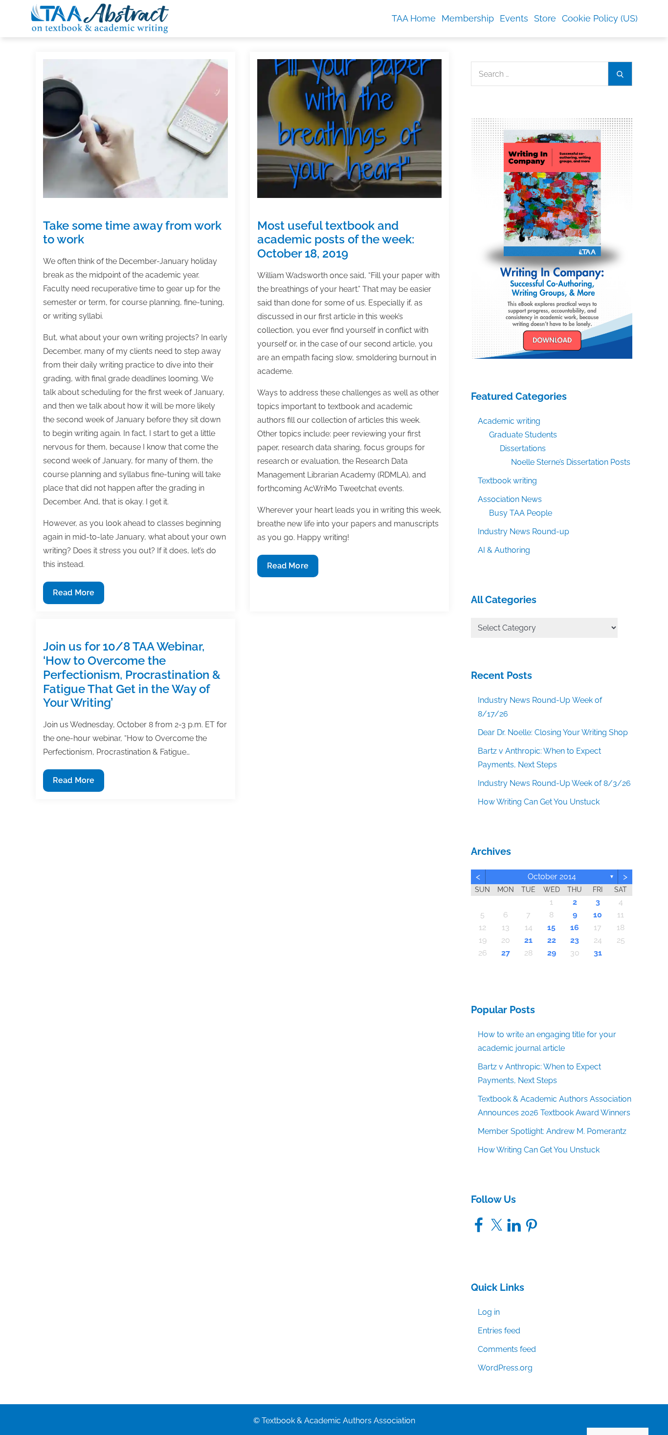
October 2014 (552, 876)
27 (505, 952)
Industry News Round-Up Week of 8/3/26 (554, 783)
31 (598, 952)
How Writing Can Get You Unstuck (539, 801)
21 (528, 940)
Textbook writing (507, 480)
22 (551, 940)
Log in (489, 1312)
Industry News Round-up (523, 531)
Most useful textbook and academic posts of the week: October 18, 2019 (335, 239)
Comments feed (507, 1349)
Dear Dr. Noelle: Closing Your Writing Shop (553, 732)
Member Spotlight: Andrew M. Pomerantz (552, 1131)
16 (574, 927)
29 (551, 952)
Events (514, 18)
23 (574, 940)
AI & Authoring (504, 550)
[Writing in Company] (551, 237)
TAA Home (414, 18)
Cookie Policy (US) (600, 18)
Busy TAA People (520, 513)
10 (597, 914)
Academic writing (509, 421)
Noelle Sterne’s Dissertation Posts (570, 462)
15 (551, 927)
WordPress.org (505, 1367)
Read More (73, 595)
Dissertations (523, 448)
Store (545, 18)
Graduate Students (523, 434)
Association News (510, 499)
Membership (468, 18)
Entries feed (499, 1330)
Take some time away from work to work (132, 232)
